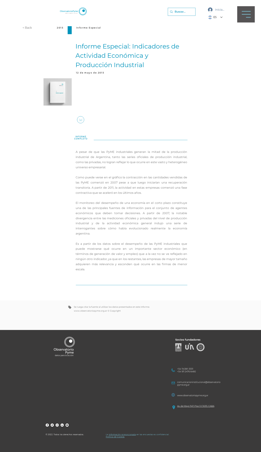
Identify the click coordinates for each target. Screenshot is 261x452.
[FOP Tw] (52, 425)
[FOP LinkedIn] (62, 425)
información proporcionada (122, 434)
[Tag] (69, 307)
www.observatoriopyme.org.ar (90, 310)
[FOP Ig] (57, 425)
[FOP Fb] (47, 425)
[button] (246, 14)
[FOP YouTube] (67, 425)
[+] (80, 119)
